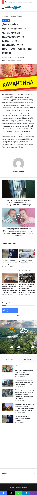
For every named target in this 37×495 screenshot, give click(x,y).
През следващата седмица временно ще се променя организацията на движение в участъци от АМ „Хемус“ (24, 394)
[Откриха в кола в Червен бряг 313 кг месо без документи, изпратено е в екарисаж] (27, 253)
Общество (12, 16)
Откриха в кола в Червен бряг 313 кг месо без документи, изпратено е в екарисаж (26, 264)
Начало (5, 16)
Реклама (17, 487)
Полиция (19, 16)
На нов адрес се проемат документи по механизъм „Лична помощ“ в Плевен (24, 382)
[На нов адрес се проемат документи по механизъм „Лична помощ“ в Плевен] (7, 383)
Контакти (24, 487)
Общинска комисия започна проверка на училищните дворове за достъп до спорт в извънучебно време (24, 370)
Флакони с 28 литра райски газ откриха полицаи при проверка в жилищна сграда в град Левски (27, 288)
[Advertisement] (18, 447)
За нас (12, 487)
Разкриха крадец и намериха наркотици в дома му (9, 262)
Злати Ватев (7, 57)
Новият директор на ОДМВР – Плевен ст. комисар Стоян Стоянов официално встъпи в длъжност (9, 288)
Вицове (4, 473)
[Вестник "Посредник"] (13, 8)
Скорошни (27, 359)
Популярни (9, 359)
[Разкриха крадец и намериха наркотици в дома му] (10, 253)
